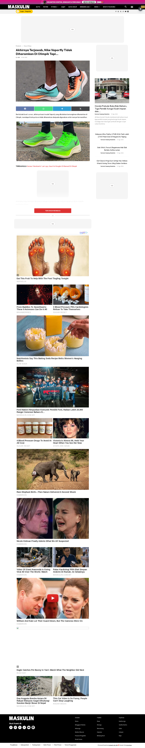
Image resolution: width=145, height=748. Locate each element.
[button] (125, 6)
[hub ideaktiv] (132, 6)
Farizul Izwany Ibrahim (102, 114)
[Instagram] (118, 11)
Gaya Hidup (27, 46)
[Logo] (18, 6)
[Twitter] (121, 11)
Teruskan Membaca (52, 211)
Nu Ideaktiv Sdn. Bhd (113, 745)
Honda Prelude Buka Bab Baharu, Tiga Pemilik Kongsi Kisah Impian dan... (111, 109)
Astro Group (129, 745)
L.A (19, 57)
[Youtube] (125, 11)
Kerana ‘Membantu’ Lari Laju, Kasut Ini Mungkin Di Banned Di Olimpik (52, 166)
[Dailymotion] (128, 11)
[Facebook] (116, 11)
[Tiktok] (123, 11)
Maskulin (18, 46)
